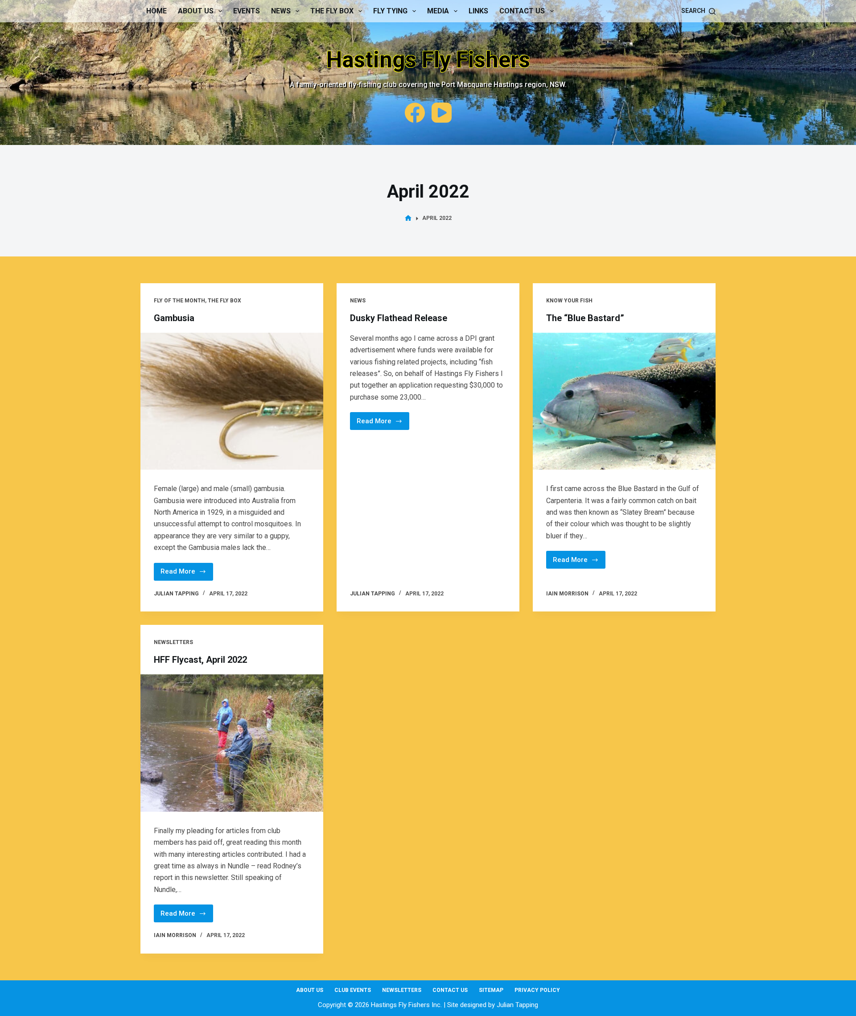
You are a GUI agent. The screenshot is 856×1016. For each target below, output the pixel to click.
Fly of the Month (179, 300)
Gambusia (174, 318)
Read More (186, 573)
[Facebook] (415, 113)
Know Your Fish (569, 300)
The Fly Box (332, 11)
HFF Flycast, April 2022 (200, 659)
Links (478, 11)
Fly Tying (390, 11)
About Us (196, 11)
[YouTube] (442, 113)
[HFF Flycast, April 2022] (231, 743)
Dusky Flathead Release (398, 318)
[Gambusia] (231, 401)
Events (246, 11)
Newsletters (173, 642)
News (281, 11)
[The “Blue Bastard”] (624, 401)
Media (438, 11)
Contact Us (522, 11)
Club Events (352, 990)
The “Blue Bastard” (585, 318)
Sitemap (491, 990)
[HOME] (408, 218)
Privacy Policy (537, 990)
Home (156, 11)
